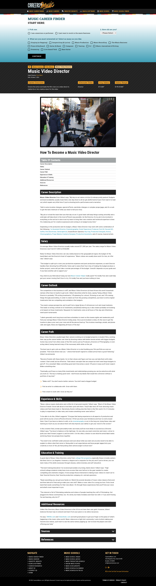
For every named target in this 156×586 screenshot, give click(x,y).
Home (31, 573)
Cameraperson (62, 232)
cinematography (78, 421)
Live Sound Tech (50, 49)
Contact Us (33, 570)
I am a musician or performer (42, 33)
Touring (81, 46)
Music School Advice (73, 559)
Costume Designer (68, 234)
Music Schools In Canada (75, 568)
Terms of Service (108, 580)
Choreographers (46, 234)
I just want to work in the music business (74, 33)
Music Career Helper (78, 276)
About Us (32, 568)
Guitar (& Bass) (55, 46)
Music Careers (53, 11)
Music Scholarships (73, 566)
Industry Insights (71, 11)
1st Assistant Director (57, 229)
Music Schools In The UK (74, 570)
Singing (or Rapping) (39, 43)
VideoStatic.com (64, 517)
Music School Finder (121, 11)
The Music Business (119, 43)
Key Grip (87, 232)
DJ (90, 46)
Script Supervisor (85, 229)
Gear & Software (88, 11)
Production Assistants (84, 234)
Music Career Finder (36, 11)
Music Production (82, 43)
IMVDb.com (51, 517)
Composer (69, 46)
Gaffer (42, 232)
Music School (104, 11)
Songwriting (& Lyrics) (61, 43)
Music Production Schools (75, 561)
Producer (95, 229)
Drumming (35, 49)
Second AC (109, 229)
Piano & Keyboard (38, 46)
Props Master (57, 234)
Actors (108, 232)
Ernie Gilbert (39, 75)
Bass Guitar (66, 49)
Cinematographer (72, 229)
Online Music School (73, 563)
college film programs (83, 458)
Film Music (49, 67)
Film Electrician (50, 232)
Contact (124, 582)
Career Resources (35, 566)
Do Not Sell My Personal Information (117, 571)
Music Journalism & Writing (107, 46)
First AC (101, 229)
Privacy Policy (121, 580)
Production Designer (98, 232)
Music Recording (100, 43)
